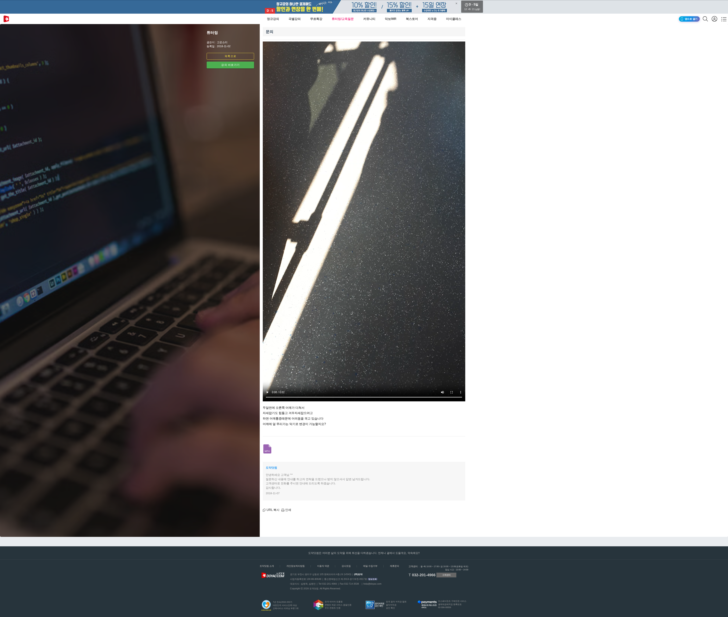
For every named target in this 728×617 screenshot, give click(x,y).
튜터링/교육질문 (343, 18)
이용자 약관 (323, 566)
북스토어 (412, 18)
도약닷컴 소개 (267, 566)
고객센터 (446, 575)
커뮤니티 (369, 18)
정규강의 (273, 18)
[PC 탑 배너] (364, 7)
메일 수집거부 (370, 566)
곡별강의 (295, 18)
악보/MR (390, 18)
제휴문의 (394, 566)
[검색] (707, 18)
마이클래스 (453, 18)
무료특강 (316, 18)
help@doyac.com (372, 584)
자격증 (432, 18)
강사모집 (346, 566)
